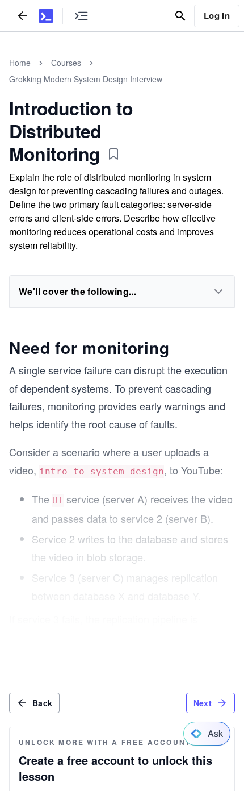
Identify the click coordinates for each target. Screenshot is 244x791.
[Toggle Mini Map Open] (81, 16)
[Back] (22, 16)
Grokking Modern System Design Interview (85, 79)
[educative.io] (46, 16)
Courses (66, 62)
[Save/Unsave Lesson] (113, 154)
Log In (217, 15)
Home (20, 62)
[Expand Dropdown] (218, 291)
